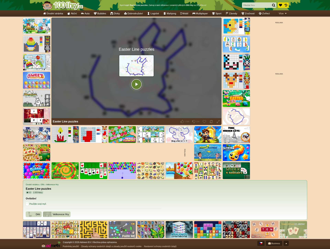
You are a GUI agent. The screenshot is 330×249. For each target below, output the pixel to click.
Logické (155, 13)
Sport (218, 13)
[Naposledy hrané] (286, 5)
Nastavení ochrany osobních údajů (160, 246)
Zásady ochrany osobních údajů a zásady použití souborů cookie (111, 246)
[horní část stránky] (286, 243)
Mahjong (171, 13)
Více (281, 13)
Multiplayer (202, 13)
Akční (74, 13)
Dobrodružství (135, 13)
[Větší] (218, 121)
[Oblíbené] (280, 5)
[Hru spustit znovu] (211, 121)
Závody (233, 13)
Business (275, 243)
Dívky (117, 13)
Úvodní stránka (55, 13)
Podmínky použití (71, 246)
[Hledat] (273, 5)
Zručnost (250, 13)
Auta (87, 13)
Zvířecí (266, 13)
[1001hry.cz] (62, 5)
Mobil (185, 13)
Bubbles (101, 13)
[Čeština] (261, 243)
